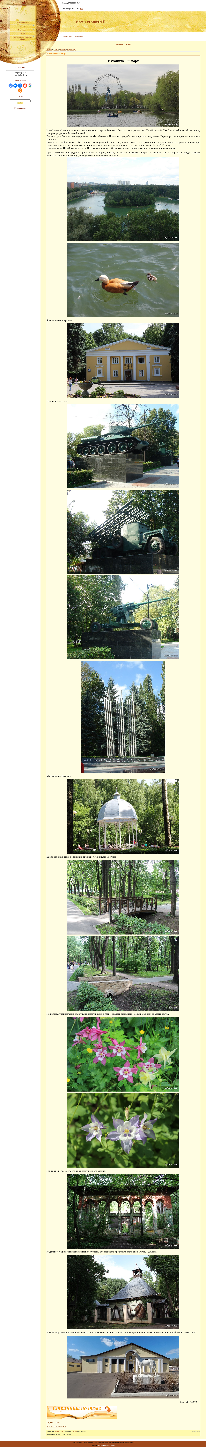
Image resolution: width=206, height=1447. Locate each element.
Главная (65, 36)
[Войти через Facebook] (20, 85)
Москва (63, 49)
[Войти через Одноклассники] (20, 90)
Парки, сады (71, 49)
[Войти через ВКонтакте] (15, 85)
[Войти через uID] (11, 85)
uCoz (113, 1445)
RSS (81, 9)
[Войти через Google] (30, 85)
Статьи (56, 49)
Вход (81, 36)
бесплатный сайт (104, 1445)
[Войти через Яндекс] (25, 85)
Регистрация (73, 36)
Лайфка (74, 1431)
